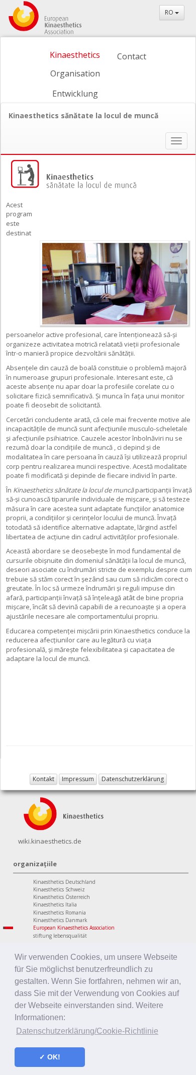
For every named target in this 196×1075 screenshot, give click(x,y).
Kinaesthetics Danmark (60, 920)
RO (170, 12)
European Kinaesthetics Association (74, 927)
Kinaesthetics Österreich (61, 896)
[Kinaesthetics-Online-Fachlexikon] (63, 812)
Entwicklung (75, 93)
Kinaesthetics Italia (55, 904)
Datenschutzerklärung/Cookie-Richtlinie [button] (87, 1031)
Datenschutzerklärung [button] (133, 779)
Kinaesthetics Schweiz (59, 889)
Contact (131, 56)
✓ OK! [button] (49, 1057)
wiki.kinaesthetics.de (49, 841)
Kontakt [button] (43, 779)
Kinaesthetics (75, 54)
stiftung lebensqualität (60, 935)
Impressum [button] (78, 779)
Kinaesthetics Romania (59, 912)
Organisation (75, 73)
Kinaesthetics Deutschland (64, 881)
